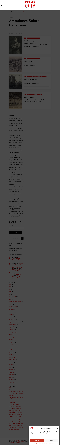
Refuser (51, 440)
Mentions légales (44, 443)
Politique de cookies (37, 443)
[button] (57, 428)
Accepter (37, 440)
